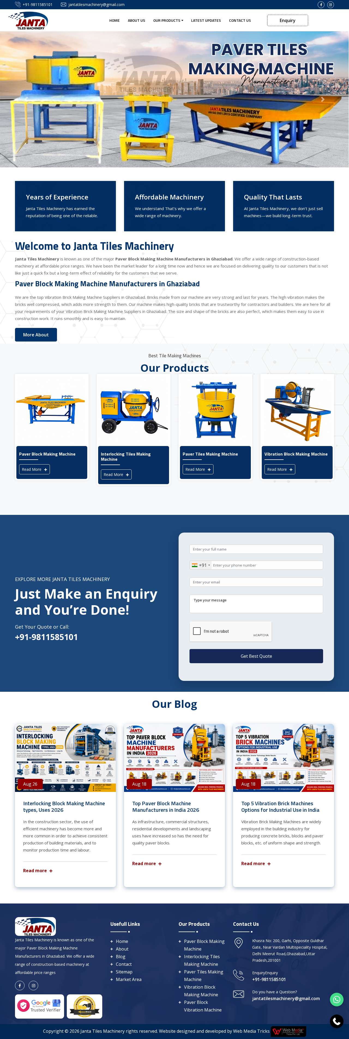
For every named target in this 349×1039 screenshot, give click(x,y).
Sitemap (124, 972)
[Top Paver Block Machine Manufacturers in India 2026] (174, 758)
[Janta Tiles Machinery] (28, 20)
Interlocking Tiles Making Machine (202, 960)
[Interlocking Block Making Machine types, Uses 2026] (65, 758)
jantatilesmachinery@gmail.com (96, 4)
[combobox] (201, 565)
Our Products (166, 20)
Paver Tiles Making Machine (203, 975)
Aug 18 (139, 784)
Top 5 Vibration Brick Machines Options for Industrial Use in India (280, 806)
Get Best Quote (256, 656)
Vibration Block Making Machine (201, 991)
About (122, 949)
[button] (26, 99)
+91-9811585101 (38, 4)
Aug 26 (30, 784)
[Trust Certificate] (85, 1006)
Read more (35, 871)
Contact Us (240, 20)
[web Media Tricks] (288, 1031)
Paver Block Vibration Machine (203, 1006)
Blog (120, 957)
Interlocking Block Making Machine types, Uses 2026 (64, 806)
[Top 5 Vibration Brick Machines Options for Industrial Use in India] (283, 758)
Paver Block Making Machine (204, 945)
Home (114, 20)
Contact (124, 964)
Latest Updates (206, 20)
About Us (136, 20)
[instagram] (330, 4)
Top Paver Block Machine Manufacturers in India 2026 (165, 806)
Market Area (129, 979)
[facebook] (321, 4)
